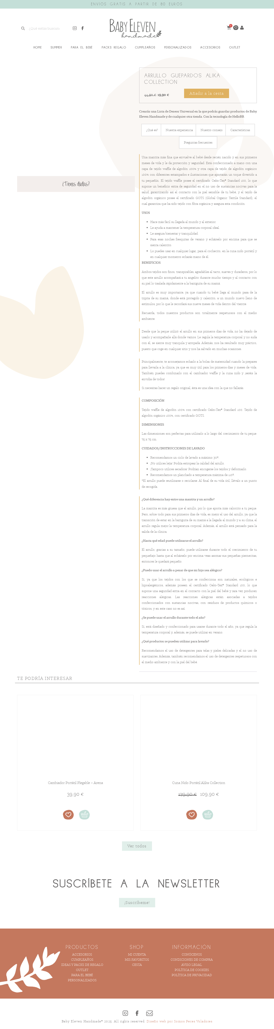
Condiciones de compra (192, 970)
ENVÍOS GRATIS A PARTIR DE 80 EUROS (137, 4)
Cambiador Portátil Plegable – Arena (75, 793)
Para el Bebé (82, 47)
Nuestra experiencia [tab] (179, 141)
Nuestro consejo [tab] (212, 141)
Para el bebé (82, 986)
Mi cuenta (137, 965)
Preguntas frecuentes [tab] (198, 153)
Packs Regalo (114, 47)
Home (38, 47)
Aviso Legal (191, 975)
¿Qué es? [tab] (152, 141)
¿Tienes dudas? (76, 184)
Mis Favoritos (137, 970)
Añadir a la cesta (206, 93)
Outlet (234, 47)
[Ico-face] (82, 28)
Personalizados (178, 47)
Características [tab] (240, 141)
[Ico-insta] (75, 28)
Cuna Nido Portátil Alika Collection (198, 793)
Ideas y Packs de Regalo (82, 975)
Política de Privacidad (192, 986)
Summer (56, 47)
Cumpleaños (145, 47)
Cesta (137, 975)
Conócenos (192, 965)
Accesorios (210, 47)
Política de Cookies (192, 980)
